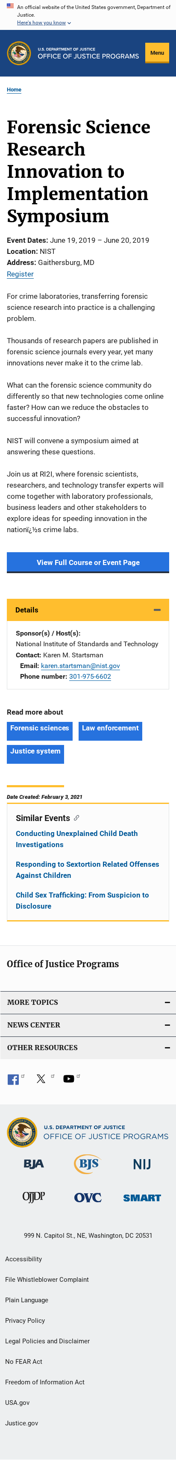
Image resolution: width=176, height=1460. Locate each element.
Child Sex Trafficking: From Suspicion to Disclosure (82, 900)
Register (20, 274)
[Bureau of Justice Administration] (34, 1170)
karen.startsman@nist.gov (80, 666)
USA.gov (17, 1403)
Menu (157, 53)
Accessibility (23, 1259)
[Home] (88, 53)
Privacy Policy (25, 1321)
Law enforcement (110, 728)
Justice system (35, 751)
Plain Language (26, 1300)
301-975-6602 (90, 676)
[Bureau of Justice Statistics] (88, 1175)
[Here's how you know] (88, 15)
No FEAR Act (23, 1362)
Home (14, 89)
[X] (44, 1081)
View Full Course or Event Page (88, 562)
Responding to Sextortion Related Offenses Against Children (87, 870)
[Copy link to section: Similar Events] (74, 817)
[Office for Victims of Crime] (88, 1204)
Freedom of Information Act (45, 1382)
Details (26, 610)
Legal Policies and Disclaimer (47, 1341)
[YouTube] (71, 1081)
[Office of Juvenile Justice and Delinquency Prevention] (34, 1205)
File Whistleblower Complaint (47, 1279)
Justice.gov (21, 1423)
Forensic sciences (39, 728)
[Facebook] (16, 1081)
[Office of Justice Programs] (19, 53)
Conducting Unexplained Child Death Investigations (77, 839)
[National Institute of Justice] (142, 1170)
